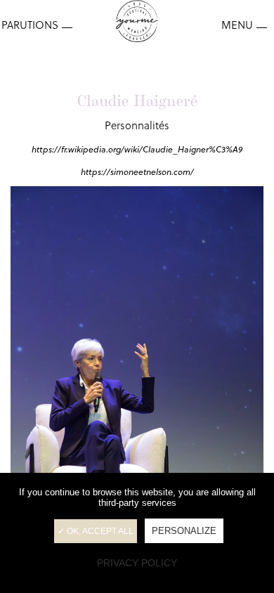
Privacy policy (137, 562)
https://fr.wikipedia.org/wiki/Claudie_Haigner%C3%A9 (137, 149)
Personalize (184, 531)
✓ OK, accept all (95, 531)
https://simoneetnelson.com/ (137, 172)
